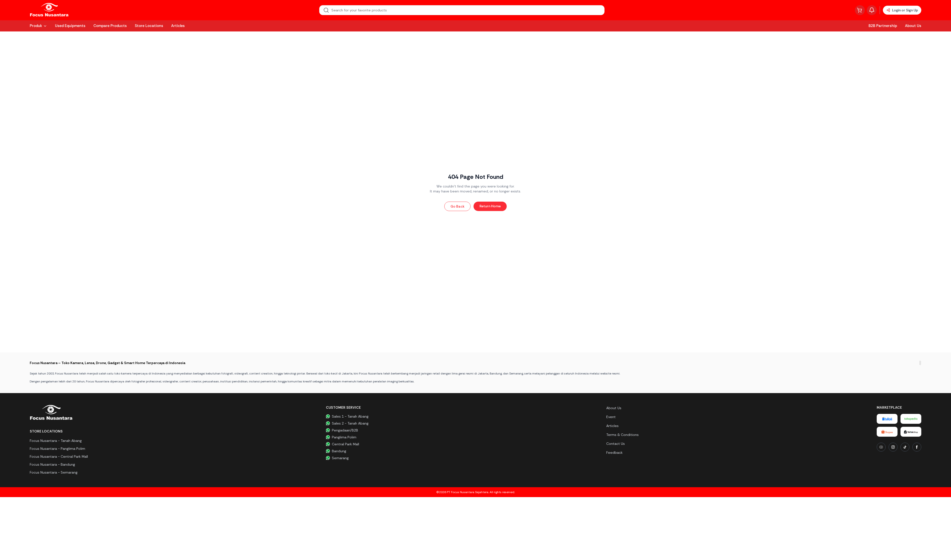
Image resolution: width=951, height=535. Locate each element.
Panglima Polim (344, 437)
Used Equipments (70, 25)
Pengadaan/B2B (345, 430)
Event (611, 417)
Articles (178, 25)
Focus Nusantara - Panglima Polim (57, 448)
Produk (36, 25)
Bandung (339, 451)
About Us (913, 25)
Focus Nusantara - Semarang (54, 472)
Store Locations (149, 25)
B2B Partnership (883, 25)
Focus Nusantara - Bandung (52, 464)
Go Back (457, 206)
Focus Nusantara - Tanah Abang (56, 440)
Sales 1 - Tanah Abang (350, 416)
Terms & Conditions (622, 434)
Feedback (614, 452)
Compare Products (110, 25)
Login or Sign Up (905, 10)
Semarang (340, 458)
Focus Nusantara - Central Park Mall (59, 456)
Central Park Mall (345, 444)
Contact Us (615, 443)
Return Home (490, 206)
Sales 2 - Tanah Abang (350, 423)
